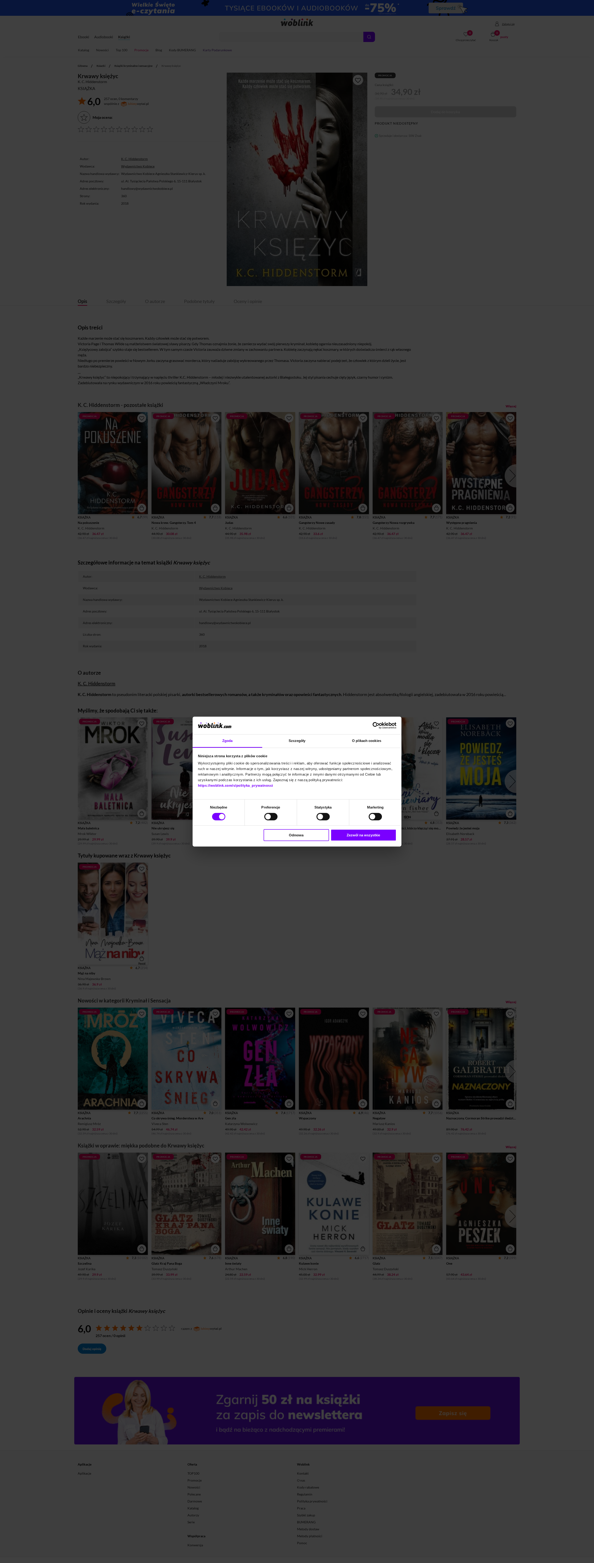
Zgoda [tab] (227, 741)
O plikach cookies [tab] (366, 741)
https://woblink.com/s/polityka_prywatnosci (235, 785)
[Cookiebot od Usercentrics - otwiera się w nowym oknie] (376, 725)
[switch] (271, 816)
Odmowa (296, 835)
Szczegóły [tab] (297, 741)
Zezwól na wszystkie (363, 835)
